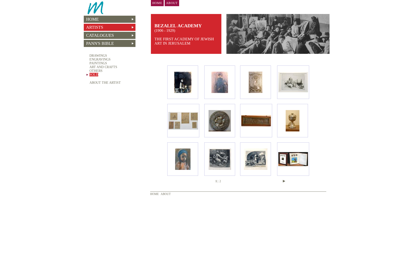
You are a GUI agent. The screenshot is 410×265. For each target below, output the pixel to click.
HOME (91, 19)
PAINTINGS (98, 63)
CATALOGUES (99, 35)
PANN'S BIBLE (99, 43)
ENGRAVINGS (100, 59)
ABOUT (166, 194)
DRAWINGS (98, 55)
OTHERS (95, 71)
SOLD (93, 74)
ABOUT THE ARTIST (105, 82)
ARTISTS (93, 27)
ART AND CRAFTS (103, 67)
